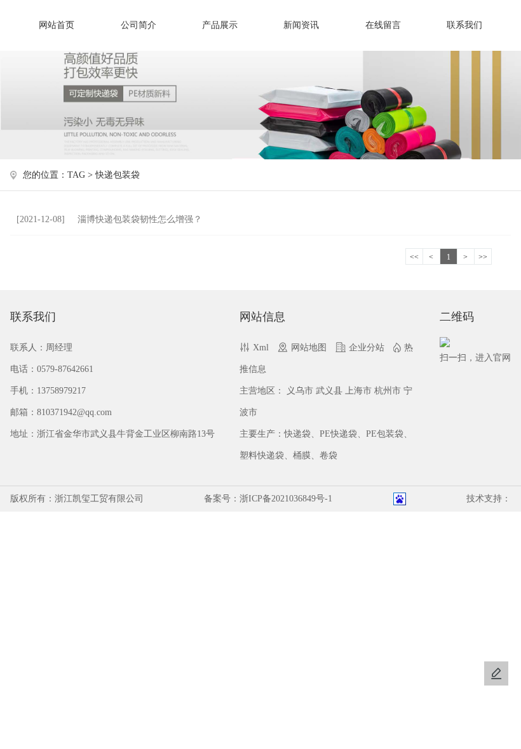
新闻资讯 (301, 25)
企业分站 (366, 347)
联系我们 (464, 25)
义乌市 (300, 390)
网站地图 (309, 347)
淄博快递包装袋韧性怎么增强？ (109, 219)
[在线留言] (496, 673)
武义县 (329, 390)
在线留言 (383, 25)
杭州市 (387, 390)
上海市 (358, 390)
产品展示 (220, 25)
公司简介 (138, 25)
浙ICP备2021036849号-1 (286, 498)
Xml (261, 347)
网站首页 (56, 25)
